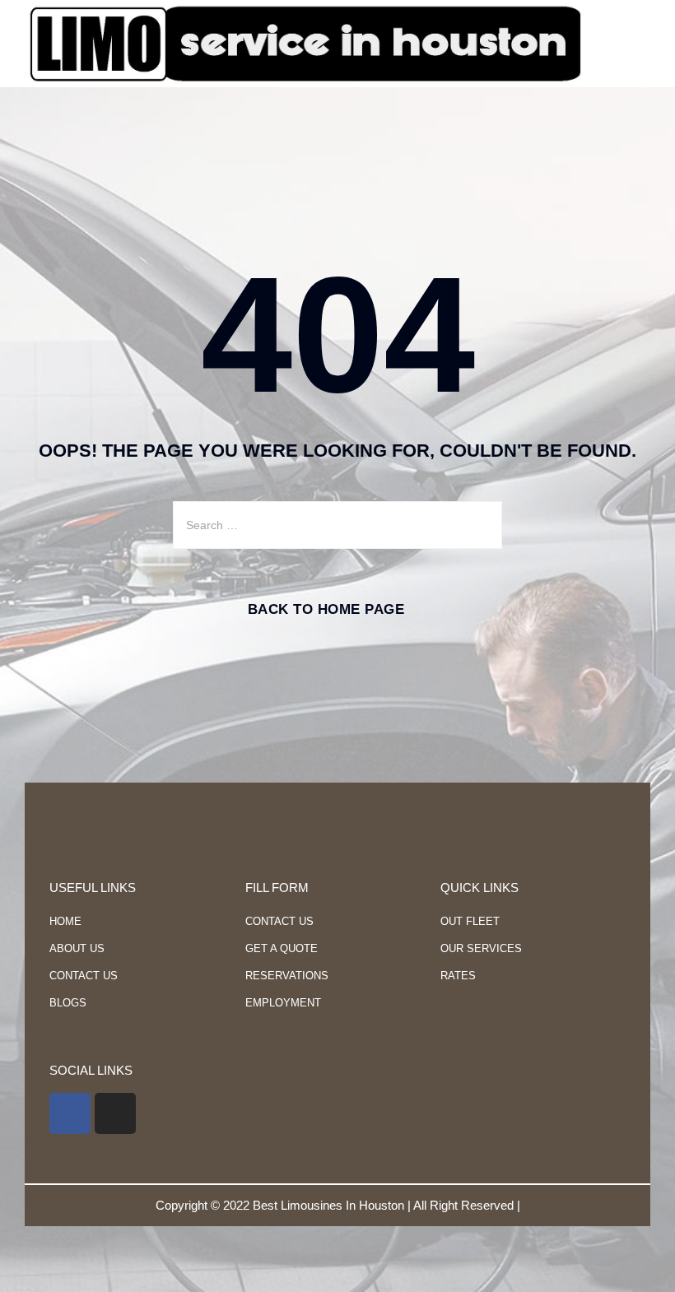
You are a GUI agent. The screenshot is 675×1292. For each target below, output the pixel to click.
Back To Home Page (326, 609)
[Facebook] (70, 1113)
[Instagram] (115, 1113)
